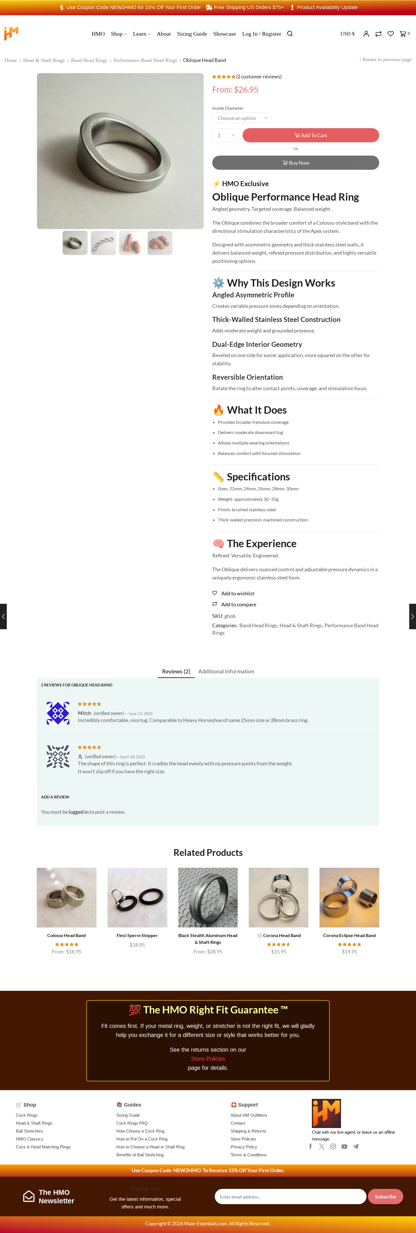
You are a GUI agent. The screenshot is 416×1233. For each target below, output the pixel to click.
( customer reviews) (259, 76)
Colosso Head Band (66, 935)
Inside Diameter (227, 108)
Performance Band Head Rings (145, 60)
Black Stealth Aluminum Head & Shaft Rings (207, 939)
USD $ (347, 33)
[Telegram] (356, 1146)
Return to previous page (387, 59)
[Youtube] (344, 1146)
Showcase (224, 34)
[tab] (176, 671)
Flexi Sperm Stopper (137, 935)
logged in (79, 812)
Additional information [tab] (226, 671)
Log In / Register (261, 34)
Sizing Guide (192, 34)
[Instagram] (333, 1146)
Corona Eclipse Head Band (349, 935)
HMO (98, 34)
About (164, 34)
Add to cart (314, 135)
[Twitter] (322, 1146)
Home (11, 60)
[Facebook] (310, 1146)
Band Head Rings (89, 60)
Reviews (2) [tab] (176, 671)
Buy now (299, 163)
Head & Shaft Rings (44, 60)
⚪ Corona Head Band (279, 935)
